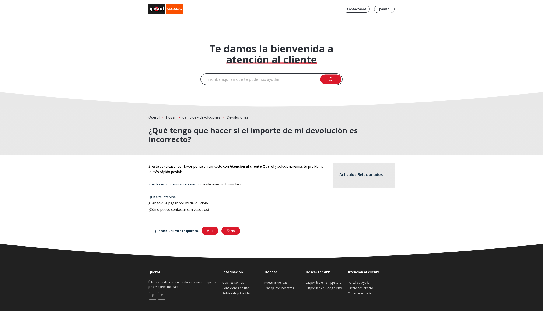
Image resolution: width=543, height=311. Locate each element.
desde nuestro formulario (222, 184)
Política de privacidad (236, 293)
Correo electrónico (361, 293)
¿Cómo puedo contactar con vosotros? (178, 209)
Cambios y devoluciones (201, 117)
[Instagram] (161, 296)
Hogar (171, 117)
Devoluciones (237, 117)
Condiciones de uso (235, 288)
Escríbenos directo (360, 288)
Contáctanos (356, 9)
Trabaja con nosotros (279, 288)
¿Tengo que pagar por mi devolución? (178, 203)
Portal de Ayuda (359, 282)
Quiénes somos (233, 282)
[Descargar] (263, 101)
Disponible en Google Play (324, 288)
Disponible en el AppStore (323, 282)
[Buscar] (331, 79)
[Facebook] (152, 296)
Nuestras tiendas (275, 282)
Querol (154, 117)
